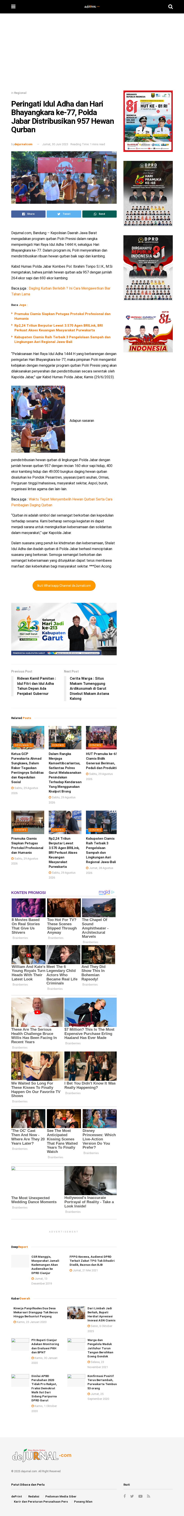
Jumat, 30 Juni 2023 (55, 144)
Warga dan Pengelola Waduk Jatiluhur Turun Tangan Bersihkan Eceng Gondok (100, 1348)
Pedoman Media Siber (61, 1496)
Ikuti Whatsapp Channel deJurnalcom (64, 585)
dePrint (16, 1496)
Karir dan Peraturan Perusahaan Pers (41, 1501)
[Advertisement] (92, 53)
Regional (20, 93)
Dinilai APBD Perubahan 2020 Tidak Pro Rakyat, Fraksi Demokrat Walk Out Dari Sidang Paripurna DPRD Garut (44, 1388)
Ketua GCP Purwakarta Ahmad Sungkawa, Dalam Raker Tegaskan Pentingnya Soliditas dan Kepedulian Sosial (27, 768)
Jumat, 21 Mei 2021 (85, 1270)
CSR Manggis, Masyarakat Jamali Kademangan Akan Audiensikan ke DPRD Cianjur (45, 1265)
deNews (58, 745)
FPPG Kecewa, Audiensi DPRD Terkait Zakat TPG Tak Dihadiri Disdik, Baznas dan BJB (92, 1260)
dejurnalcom (23, 144)
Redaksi (33, 1496)
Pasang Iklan (83, 1501)
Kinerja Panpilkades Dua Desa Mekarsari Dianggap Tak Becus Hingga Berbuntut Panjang (35, 1312)
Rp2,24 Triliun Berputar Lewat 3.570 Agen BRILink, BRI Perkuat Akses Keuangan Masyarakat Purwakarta (64, 853)
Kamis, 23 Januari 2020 (31, 1322)
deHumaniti (23, 745)
